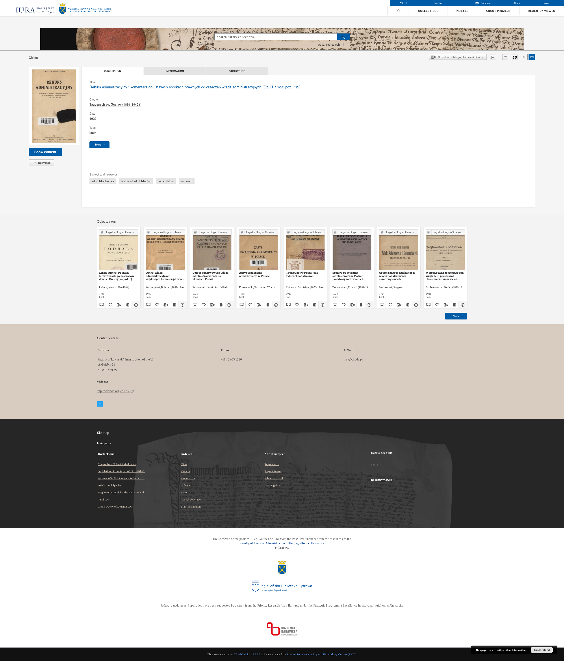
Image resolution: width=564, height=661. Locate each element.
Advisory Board (274, 478)
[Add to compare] (493, 57)
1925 (92, 118)
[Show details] (135, 305)
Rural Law (103, 499)
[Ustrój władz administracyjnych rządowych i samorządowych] (165, 250)
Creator (185, 471)
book (92, 132)
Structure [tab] (237, 71)
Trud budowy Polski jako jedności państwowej (302, 274)
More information (516, 650)
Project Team (272, 471)
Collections (428, 11)
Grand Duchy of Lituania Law (115, 506)
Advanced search (329, 45)
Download (43, 163)
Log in (374, 464)
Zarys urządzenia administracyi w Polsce (254, 274)
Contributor (188, 478)
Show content (45, 151)
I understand (542, 650)
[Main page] (398, 10)
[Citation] (515, 57)
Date (184, 492)
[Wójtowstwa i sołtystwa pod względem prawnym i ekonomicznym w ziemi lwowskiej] (445, 250)
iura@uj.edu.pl (353, 359)
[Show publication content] (127, 305)
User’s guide (272, 485)
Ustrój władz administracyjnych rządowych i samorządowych (165, 276)
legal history (166, 181)
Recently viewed (541, 11)
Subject (185, 485)
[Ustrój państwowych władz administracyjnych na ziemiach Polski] (212, 250)
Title (184, 464)
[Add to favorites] (505, 57)
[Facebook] (100, 404)
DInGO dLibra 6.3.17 (247, 654)
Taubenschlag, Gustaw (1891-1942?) (115, 104)
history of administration (136, 181)
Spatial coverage (191, 499)
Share (517, 3)
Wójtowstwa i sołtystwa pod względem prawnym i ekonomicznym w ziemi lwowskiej (445, 276)
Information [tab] (175, 71)
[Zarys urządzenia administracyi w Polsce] (258, 250)
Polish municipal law (110, 485)
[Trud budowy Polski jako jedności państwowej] (305, 250)
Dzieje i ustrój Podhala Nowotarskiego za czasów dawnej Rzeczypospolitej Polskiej (116, 276)
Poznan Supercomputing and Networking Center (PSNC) (322, 654)
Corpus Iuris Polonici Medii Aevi (117, 464)
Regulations (272, 464)
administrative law (103, 181)
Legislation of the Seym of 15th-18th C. (121, 471)
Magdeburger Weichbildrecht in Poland (121, 492)
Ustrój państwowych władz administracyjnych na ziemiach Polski (210, 276)
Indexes (462, 11)
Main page (104, 443)
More (456, 316)
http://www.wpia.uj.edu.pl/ (113, 391)
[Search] (343, 36)
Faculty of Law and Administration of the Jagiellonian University (282, 543)
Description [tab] (112, 71)
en (532, 57)
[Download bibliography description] (118, 305)
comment (186, 181)
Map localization (191, 506)
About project (498, 11)
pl (406, 3)
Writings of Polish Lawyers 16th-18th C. (121, 478)
